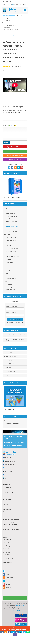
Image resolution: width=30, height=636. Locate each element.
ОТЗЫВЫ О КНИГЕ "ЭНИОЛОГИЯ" (13, 445)
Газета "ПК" (9, 273)
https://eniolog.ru (19, 605)
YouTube (7, 584)
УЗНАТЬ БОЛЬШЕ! (9, 409)
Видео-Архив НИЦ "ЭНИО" (12, 231)
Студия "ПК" (16, 25)
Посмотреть (7, 27)
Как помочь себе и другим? (9, 527)
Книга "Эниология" (10, 461)
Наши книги (9, 284)
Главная (8, 25)
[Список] (13, 125)
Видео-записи (6, 494)
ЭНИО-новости (20, 15)
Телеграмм (8, 570)
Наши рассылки (7, 509)
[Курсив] (5, 125)
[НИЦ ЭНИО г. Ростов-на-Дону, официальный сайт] (9, 10)
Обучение (5, 504)
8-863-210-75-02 (7, 542)
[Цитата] (11, 125)
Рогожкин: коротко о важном (11, 29)
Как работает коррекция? (9, 522)
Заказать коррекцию (6, 18)
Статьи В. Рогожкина (8, 489)
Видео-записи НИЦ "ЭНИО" (13, 276)
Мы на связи (15, 20)
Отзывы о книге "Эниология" (11, 426)
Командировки (8, 468)
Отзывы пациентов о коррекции (12, 423)
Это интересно (9, 253)
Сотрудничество (7, 506)
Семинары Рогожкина (11, 224)
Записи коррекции (10, 287)
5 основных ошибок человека (10, 524)
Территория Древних (12, 248)
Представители (9, 471)
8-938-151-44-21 (7, 539)
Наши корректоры (9, 464)
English (6, 478)
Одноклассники (9, 577)
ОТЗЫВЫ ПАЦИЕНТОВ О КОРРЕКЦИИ (14, 442)
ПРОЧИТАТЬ (7, 234)
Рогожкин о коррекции (11, 221)
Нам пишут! (9, 245)
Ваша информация (6, 20)
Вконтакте (8, 574)
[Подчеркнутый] (7, 125)
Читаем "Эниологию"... (11, 251)
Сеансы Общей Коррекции (12, 229)
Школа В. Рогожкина (11, 218)
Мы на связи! (6, 511)
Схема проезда (6, 550)
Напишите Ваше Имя (11, 306)
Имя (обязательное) (8, 119)
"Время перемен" (10, 262)
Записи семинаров (10, 289)
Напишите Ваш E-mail (12, 312)
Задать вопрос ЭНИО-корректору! (11, 529)
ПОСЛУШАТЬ (7, 259)
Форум (3, 22)
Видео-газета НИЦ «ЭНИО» (13, 211)
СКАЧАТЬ (6, 268)
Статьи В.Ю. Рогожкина (11, 237)
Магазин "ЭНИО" (16, 18)
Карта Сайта (22, 20)
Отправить (6, 142)
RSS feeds (8, 587)
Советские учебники (11, 278)
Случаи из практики (11, 242)
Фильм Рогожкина (10, 213)
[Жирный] (3, 125)
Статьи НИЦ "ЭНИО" (11, 240)
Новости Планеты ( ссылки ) (13, 256)
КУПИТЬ (6, 281)
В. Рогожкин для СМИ (11, 216)
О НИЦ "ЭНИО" (8, 457)
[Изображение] (9, 125)
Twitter (7, 580)
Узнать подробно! (14, 197)
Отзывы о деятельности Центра (12, 420)
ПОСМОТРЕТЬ (8, 208)
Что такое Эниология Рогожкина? (11, 519)
